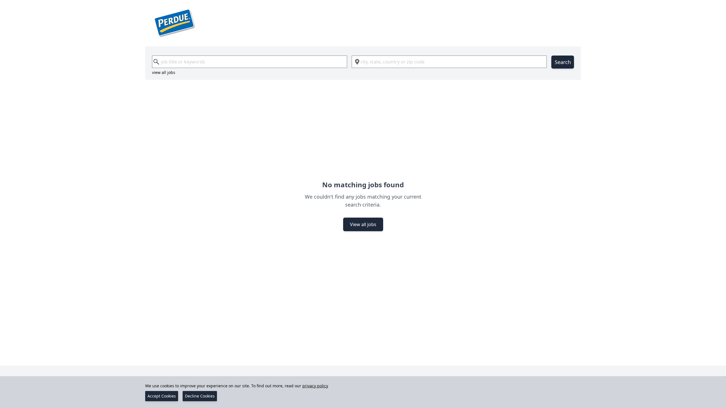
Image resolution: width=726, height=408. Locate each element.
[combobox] (249, 62)
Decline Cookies (200, 396)
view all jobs (163, 72)
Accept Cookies (161, 396)
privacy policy (315, 385)
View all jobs (363, 224)
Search (563, 62)
